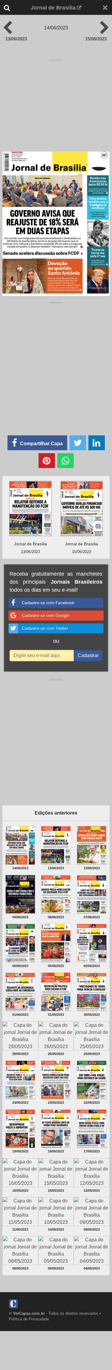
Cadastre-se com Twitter (45, 628)
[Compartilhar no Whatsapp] (65, 460)
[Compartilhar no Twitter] (78, 442)
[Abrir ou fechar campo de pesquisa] (11, 8)
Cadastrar (88, 655)
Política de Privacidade (29, 1319)
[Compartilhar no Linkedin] (96, 442)
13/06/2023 (16, 38)
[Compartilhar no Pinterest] (47, 460)
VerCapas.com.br (29, 1313)
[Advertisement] (56, 100)
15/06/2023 (96, 38)
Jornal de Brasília (53, 8)
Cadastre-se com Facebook (48, 602)
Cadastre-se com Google (45, 615)
